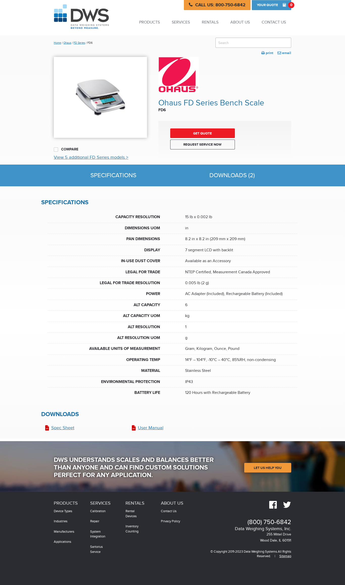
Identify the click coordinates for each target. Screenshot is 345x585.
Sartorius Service (96, 549)
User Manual (150, 428)
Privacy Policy (170, 521)
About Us (240, 22)
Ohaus (67, 42)
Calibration (98, 511)
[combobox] (253, 43)
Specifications (113, 175)
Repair (94, 521)
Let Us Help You (268, 468)
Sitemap (285, 556)
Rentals (210, 22)
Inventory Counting (132, 529)
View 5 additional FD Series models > (91, 157)
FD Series (79, 42)
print (267, 53)
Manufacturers (64, 532)
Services (181, 22)
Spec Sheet (62, 428)
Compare (69, 149)
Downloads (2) (232, 175)
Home (57, 42)
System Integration (97, 534)
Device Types (63, 511)
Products (149, 22)
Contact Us (274, 22)
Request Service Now (202, 145)
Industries (60, 521)
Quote (274, 5)
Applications (62, 542)
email (284, 53)
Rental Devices (131, 513)
